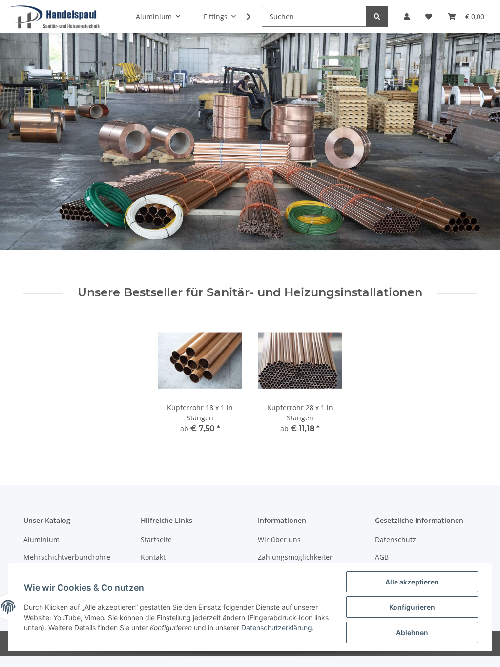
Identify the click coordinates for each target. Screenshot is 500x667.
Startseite (156, 539)
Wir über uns (279, 539)
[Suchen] (377, 16)
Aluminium (41, 539)
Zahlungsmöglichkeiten (296, 557)
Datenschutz (395, 539)
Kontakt (153, 557)
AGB (382, 557)
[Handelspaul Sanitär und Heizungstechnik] (54, 16)
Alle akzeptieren (412, 582)
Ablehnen (412, 632)
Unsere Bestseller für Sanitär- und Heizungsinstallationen (250, 292)
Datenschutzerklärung (276, 628)
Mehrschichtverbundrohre (66, 557)
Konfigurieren (412, 607)
